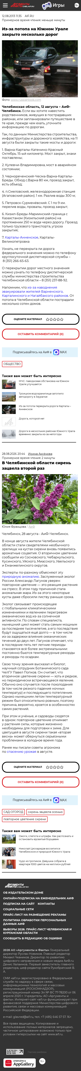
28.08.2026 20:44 (13, 454)
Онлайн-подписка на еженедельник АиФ (38, 898)
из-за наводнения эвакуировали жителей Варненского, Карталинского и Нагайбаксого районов (35, 292)
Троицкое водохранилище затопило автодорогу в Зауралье (41, 395)
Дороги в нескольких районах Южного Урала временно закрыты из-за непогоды (47, 433)
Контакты (46, 904)
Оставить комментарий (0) (41, 334)
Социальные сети (18, 909)
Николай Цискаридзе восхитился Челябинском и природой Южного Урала (44, 850)
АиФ (32, 526)
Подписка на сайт (19, 904)
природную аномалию (20, 576)
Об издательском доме (23, 892)
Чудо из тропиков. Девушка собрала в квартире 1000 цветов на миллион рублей (44, 863)
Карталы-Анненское (21, 237)
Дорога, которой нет (31, 418)
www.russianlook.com (26, 100)
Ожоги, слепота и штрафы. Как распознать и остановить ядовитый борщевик (46, 838)
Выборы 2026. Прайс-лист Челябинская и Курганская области (37, 931)
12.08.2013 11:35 (12, 16)
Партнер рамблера (37, 1052)
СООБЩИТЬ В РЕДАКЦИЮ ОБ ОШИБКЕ (32, 938)
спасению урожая (21, 752)
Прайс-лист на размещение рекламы (34, 914)
